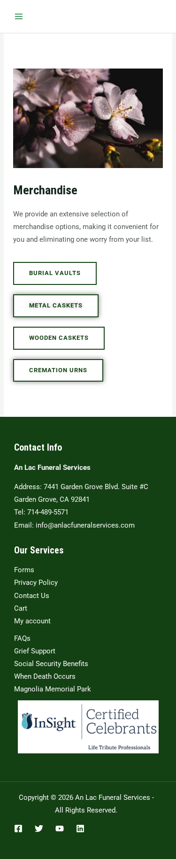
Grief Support (34, 651)
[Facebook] (18, 828)
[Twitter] (39, 828)
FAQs (22, 638)
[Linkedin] (80, 828)
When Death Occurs (45, 676)
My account (32, 621)
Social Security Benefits (51, 664)
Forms (24, 570)
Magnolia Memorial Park (52, 689)
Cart (20, 608)
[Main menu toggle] (18, 16)
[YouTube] (59, 828)
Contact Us (31, 595)
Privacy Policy (36, 582)
